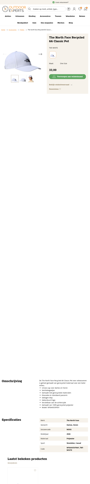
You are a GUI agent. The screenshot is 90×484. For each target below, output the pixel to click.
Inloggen (74, 9)
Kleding (32, 16)
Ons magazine (47, 23)
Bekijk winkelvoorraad (59, 85)
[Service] (69, 9)
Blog (71, 23)
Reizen (82, 16)
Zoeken (29, 9)
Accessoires (45, 16)
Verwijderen (12, 463)
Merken (61, 23)
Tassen (58, 16)
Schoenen (19, 16)
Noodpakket (22, 23)
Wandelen (70, 16)
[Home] (14, 9)
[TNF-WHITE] (52, 54)
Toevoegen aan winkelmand (70, 77)
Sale (34, 23)
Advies (8, 16)
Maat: (51, 63)
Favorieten (54, 89)
